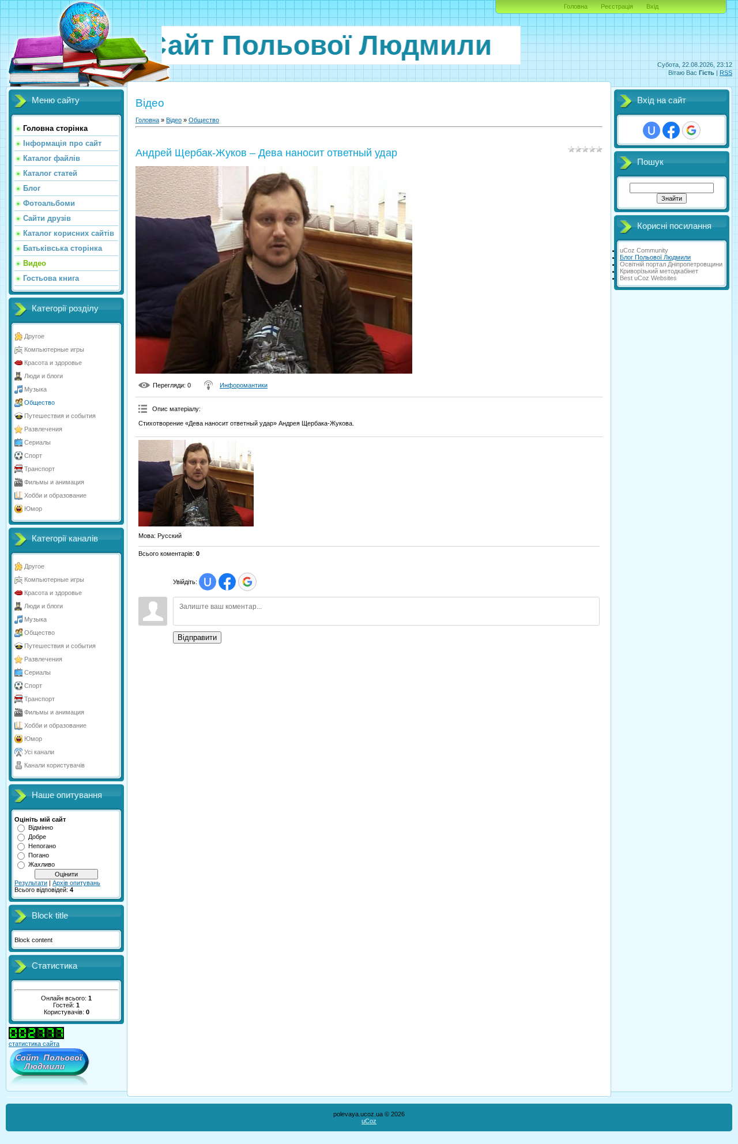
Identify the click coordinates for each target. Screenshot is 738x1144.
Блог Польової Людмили (655, 257)
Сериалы (37, 442)
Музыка (35, 389)
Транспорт (39, 468)
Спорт (33, 455)
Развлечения (43, 429)
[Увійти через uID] (207, 581)
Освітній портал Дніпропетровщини (671, 264)
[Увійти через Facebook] (227, 581)
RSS (726, 72)
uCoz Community (644, 250)
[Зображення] (196, 483)
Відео (174, 119)
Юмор (33, 508)
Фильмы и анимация (54, 482)
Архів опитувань (76, 882)
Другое (34, 336)
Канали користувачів (54, 765)
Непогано (42, 845)
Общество (39, 402)
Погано (38, 855)
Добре (37, 836)
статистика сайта (34, 1043)
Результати (30, 882)
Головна (576, 6)
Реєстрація (617, 6)
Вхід (652, 6)
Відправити (197, 637)
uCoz (369, 1120)
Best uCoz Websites (648, 277)
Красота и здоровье (53, 362)
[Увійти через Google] (247, 582)
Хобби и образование (55, 495)
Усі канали (39, 751)
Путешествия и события (60, 415)
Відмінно (40, 827)
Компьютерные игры (54, 349)
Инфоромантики (244, 385)
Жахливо (41, 864)
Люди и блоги (43, 375)
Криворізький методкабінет (659, 271)
